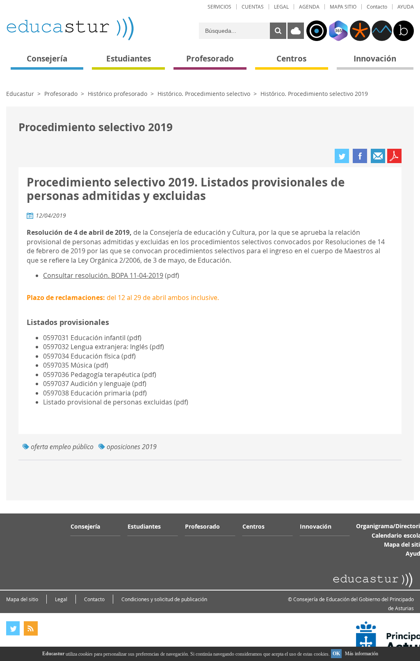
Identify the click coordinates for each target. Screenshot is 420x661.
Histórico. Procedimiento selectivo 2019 (314, 94)
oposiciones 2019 (132, 446)
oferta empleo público (62, 446)
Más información (361, 653)
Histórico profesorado (117, 94)
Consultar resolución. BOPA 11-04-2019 (103, 275)
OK (336, 653)
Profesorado (61, 94)
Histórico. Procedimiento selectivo (204, 94)
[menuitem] (219, 6)
